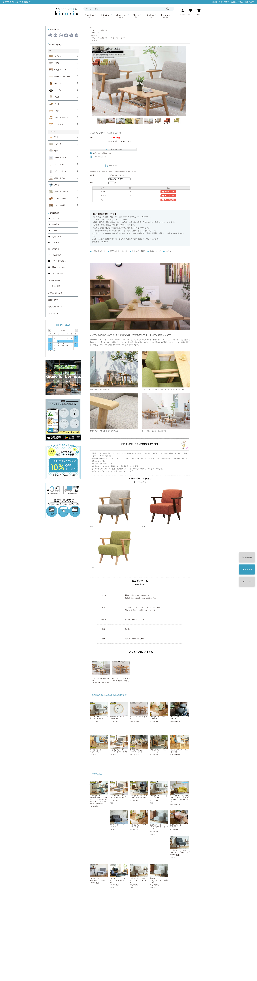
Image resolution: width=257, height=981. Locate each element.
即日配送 (94, 35)
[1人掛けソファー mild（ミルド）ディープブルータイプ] (179, 848)
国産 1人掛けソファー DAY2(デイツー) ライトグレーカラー (159, 827)
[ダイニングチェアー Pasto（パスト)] (179, 747)
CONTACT (249, 2)
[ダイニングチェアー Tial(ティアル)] (99, 747)
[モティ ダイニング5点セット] (139, 714)
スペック (169, 251)
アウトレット (95, 32)
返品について (155, 251)
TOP (91, 27)
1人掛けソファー (105, 30)
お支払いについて (55, 293)
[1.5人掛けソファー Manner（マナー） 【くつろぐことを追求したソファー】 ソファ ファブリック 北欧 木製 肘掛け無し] (99, 793)
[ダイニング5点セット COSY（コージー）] (139, 747)
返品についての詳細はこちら (102, 153)
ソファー (94, 30)
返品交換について (55, 307)
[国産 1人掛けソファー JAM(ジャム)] (179, 822)
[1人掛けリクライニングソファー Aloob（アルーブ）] (119, 876)
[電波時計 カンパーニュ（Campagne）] (119, 714)
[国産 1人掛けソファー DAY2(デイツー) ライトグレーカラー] (159, 822)
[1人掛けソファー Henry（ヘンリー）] (159, 747)
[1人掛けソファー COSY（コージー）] (159, 714)
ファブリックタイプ (119, 38)
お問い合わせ (53, 314)
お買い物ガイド (98, 251)
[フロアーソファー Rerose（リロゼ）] (119, 822)
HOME (215, 2)
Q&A (240, 2)
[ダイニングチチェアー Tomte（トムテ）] (179, 714)
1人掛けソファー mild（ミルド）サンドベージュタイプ (139, 880)
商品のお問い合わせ (118, 251)
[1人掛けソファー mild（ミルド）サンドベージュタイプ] (139, 876)
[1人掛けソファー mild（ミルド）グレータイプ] (99, 714)
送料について (53, 300)
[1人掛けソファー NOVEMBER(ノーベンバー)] (99, 876)
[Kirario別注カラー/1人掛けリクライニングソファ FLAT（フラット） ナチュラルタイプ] (179, 793)
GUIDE (234, 2)
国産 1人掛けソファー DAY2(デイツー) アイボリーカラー (159, 880)
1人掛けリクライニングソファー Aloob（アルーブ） (118, 880)
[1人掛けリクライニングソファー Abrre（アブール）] (139, 793)
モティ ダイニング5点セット (121, 678)
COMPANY (224, 2)
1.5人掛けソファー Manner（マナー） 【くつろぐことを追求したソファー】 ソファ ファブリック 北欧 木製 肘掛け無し (98, 799)
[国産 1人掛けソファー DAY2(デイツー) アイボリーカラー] (159, 876)
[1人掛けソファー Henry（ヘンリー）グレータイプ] (119, 747)
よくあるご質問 (138, 251)
